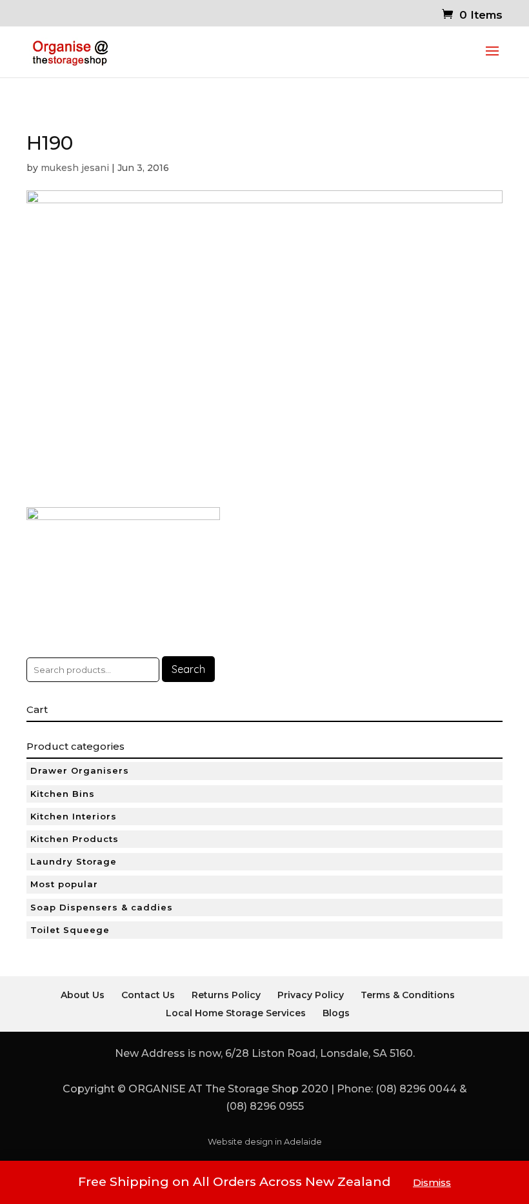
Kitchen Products (74, 839)
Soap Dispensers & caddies (101, 907)
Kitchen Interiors (73, 816)
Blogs (336, 1013)
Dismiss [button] (432, 1182)
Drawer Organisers (79, 770)
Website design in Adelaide (265, 1142)
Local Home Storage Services (236, 1013)
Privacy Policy (310, 995)
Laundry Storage (73, 861)
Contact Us (148, 995)
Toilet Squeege (70, 930)
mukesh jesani (75, 168)
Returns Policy (226, 995)
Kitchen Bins (62, 793)
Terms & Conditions (408, 995)
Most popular (64, 884)
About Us (83, 995)
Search (188, 669)
